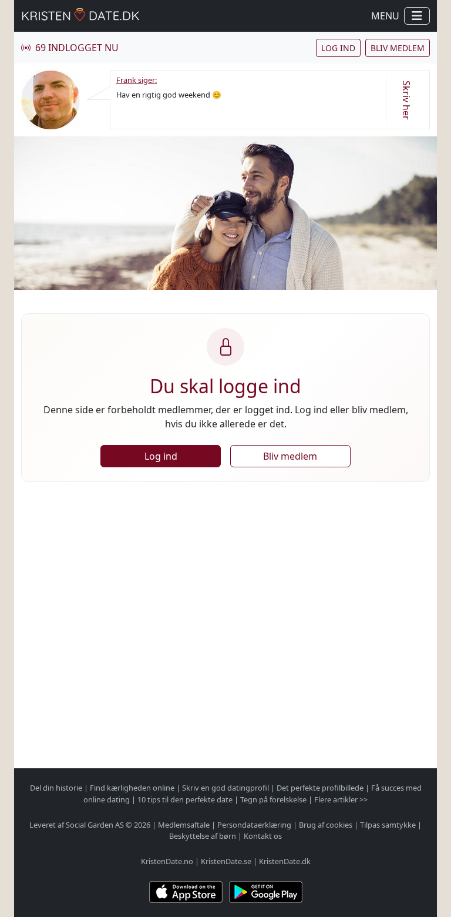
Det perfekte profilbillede (320, 787)
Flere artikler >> (341, 799)
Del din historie (56, 787)
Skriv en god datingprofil (225, 787)
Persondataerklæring (254, 824)
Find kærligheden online (132, 787)
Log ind (338, 47)
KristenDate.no (167, 861)
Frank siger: (136, 80)
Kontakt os (263, 836)
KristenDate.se (226, 861)
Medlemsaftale (184, 824)
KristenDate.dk (285, 861)
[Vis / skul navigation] (417, 16)
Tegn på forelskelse (273, 799)
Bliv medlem (398, 47)
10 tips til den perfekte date (185, 799)
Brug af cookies (325, 824)
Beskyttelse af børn (202, 836)
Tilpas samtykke (388, 824)
